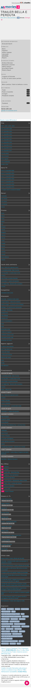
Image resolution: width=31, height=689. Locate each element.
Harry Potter (14, 631)
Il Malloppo (4, 430)
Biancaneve (25, 616)
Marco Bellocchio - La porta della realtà (11, 406)
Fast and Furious (17, 634)
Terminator (12, 643)
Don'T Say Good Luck (6, 349)
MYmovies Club (6, 653)
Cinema (8, 648)
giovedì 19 (4, 110)
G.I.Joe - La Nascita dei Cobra (9, 521)
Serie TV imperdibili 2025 (7, 170)
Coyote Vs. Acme (5, 419)
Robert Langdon (6, 631)
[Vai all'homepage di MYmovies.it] (10, 8)
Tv (21, 650)
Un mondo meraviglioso (7, 438)
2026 (6, 126)
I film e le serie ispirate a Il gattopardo (11, 616)
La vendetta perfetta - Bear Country (10, 270)
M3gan (13, 611)
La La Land (7, 488)
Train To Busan (5, 416)
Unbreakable (18, 629)
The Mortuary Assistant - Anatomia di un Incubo (13, 446)
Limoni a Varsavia (5, 403)
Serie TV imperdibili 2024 (7, 173)
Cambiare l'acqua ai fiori (7, 334)
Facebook (5, 103)
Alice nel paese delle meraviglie (9, 641)
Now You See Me (6, 611)
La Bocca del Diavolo (6, 354)
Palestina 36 (4, 318)
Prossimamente (6, 652)
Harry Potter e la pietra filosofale (9, 278)
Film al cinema (5, 156)
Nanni (4, 49)
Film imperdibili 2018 (6, 147)
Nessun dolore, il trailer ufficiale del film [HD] (12, 558)
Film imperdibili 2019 (6, 145)
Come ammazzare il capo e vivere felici (11, 535)
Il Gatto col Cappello (6, 332)
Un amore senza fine (6, 544)
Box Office (26, 650)
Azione (3, 207)
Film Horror (4, 201)
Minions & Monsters (9, 486)
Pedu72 (4, 58)
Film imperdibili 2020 (6, 142)
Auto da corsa (25, 626)
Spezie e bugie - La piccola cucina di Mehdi (12, 304)
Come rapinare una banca (8, 441)
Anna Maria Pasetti (7, 68)
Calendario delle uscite (7, 292)
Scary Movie (10, 609)
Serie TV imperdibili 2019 (7, 187)
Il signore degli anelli (7, 638)
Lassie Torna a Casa (6, 499)
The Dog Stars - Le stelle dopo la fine (10, 273)
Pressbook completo (8, 95)
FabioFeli (5, 50)
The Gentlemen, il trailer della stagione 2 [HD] (13, 600)
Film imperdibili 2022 (6, 137)
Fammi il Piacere (5, 435)
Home (3, 648)
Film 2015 (4, 17)
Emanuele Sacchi (7, 44)
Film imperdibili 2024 (6, 131)
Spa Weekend (4, 365)
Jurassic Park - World (7, 624)
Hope (2, 323)
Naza (2, 360)
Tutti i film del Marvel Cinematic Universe (12, 636)
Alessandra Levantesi (8, 65)
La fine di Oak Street (9, 477)
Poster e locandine (7, 92)
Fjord (2, 326)
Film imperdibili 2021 (6, 139)
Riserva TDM (21, 670)
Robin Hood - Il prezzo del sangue (13, 483)
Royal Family (5, 621)
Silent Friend (4, 433)
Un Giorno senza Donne (7, 346)
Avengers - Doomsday (6, 310)
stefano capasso (7, 52)
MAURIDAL (5, 56)
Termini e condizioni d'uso (9, 670)
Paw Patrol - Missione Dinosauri (9, 459)
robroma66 (5, 54)
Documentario (12, 17)
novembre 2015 (12, 110)
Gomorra (17, 609)
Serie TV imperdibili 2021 (7, 181)
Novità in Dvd (4, 164)
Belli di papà (4, 549)
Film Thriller (4, 198)
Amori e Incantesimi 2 (6, 321)
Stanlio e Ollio (4, 530)
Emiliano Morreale (7, 63)
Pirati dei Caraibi (6, 626)
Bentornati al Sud (5, 329)
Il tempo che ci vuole (6, 526)
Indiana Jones (9, 629)
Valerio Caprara (6, 66)
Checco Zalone (5, 619)
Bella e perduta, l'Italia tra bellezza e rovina (15, 84)
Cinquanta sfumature (19, 624)
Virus (3, 629)
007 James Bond (16, 626)
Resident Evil (4, 312)
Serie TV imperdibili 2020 (7, 184)
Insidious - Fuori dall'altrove (11, 475)
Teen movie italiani (6, 634)
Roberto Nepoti (6, 70)
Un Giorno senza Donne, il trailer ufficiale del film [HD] (15, 565)
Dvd (18, 650)
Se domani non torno (6, 340)
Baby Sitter (22, 619)
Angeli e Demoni (5, 503)
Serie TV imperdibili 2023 (7, 176)
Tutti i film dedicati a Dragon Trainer (11, 614)
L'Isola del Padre (5, 352)
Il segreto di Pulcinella (8, 76)
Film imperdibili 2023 (6, 134)
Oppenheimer (14, 619)
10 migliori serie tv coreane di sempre (10, 189)
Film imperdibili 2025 (6, 128)
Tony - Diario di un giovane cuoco (9, 267)
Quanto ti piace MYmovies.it (8, 120)
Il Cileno (3, 275)
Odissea (6, 469)
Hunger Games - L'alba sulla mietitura (10, 301)
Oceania (6, 466)
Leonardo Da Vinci (14, 621)
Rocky (18, 643)
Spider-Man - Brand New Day (11, 472)
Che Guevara (5, 643)
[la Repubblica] (21, 4)
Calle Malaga (4, 315)
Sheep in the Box (5, 400)
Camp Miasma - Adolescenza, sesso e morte (15, 480)
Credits (3, 668)
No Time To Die (5, 512)
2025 (9, 126)
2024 (13, 126)
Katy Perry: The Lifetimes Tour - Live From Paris (13, 425)
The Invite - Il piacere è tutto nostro (10, 299)
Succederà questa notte (7, 337)
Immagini (4, 94)
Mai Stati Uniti (4, 517)
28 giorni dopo (24, 609)
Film (19, 648)
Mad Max (21, 641)
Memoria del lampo (6, 357)
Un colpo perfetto (5, 540)
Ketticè (3, 444)
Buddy (2, 363)
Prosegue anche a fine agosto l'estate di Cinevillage (14, 572)
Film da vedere (5, 153)
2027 (2, 126)
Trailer (4, 90)
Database (14, 648)
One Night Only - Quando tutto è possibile (11, 283)
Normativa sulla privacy (19, 668)
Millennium (22, 631)
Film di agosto (4, 158)
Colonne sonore (22, 652)
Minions (4, 609)
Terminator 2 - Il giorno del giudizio (10, 281)
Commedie (4, 196)
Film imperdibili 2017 (6, 150)
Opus (22, 614)
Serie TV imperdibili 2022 (7, 178)
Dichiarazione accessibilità (9, 671)
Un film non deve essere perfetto (11, 78)
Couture (3, 286)
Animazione (4, 204)
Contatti (9, 668)
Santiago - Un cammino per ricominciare (11, 307)
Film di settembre (5, 161)
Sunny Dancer (4, 422)
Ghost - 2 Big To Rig (6, 389)
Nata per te (4, 508)
